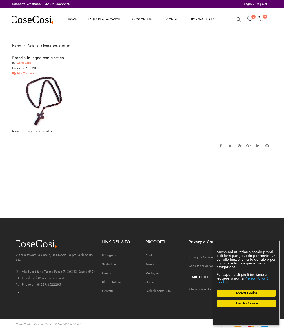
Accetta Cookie (246, 293)
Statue (149, 282)
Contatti (107, 291)
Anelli (149, 255)
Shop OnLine (111, 282)
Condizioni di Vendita (204, 266)
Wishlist (253, 17)
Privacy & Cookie (201, 257)
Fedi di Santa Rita (158, 291)
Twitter (230, 146)
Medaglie (152, 273)
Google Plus (248, 146)
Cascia (106, 273)
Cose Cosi (24, 62)
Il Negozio (109, 255)
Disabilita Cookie (246, 303)
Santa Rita (109, 264)
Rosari (149, 264)
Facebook (221, 146)
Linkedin (258, 146)
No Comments (27, 73)
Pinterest (239, 146)
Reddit (267, 146)
